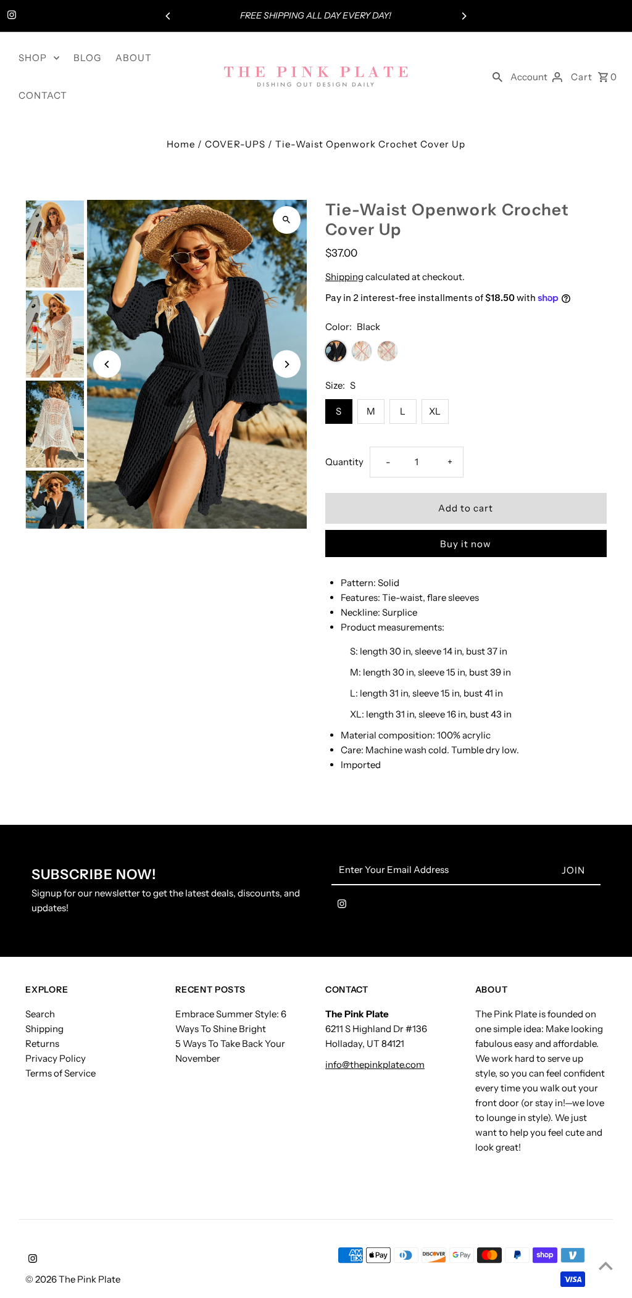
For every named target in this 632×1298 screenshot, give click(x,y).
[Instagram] (10, 16)
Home (181, 144)
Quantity (344, 462)
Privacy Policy (55, 1058)
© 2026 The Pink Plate (72, 1279)
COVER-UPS (235, 144)
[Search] (497, 76)
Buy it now (465, 544)
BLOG (87, 58)
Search (40, 1014)
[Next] (463, 16)
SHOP (33, 58)
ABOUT (133, 58)
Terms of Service (60, 1073)
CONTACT (43, 95)
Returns (42, 1043)
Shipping (344, 277)
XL (435, 411)
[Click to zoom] (287, 220)
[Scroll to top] (606, 1265)
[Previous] (168, 16)
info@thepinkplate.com (375, 1064)
